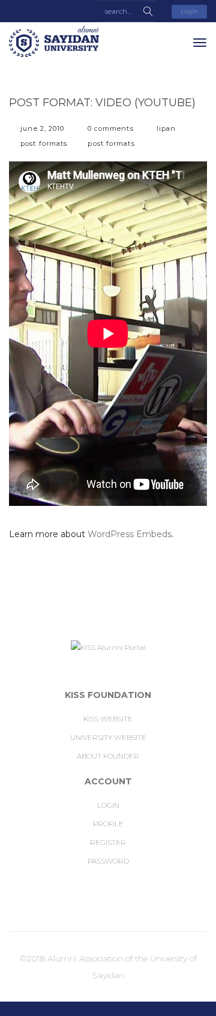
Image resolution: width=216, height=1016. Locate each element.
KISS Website (108, 718)
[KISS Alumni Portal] (54, 41)
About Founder (108, 755)
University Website (108, 737)
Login (189, 11)
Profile (108, 823)
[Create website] (106, 900)
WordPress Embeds (130, 534)
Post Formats (43, 143)
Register (108, 842)
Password (108, 860)
